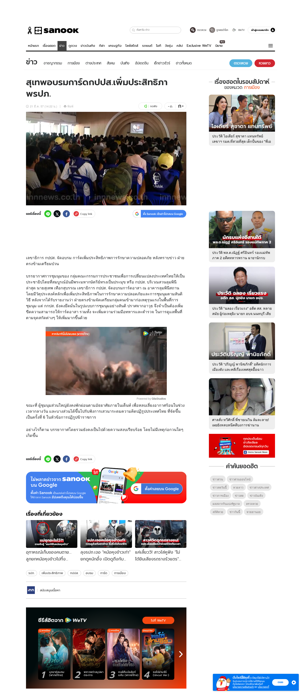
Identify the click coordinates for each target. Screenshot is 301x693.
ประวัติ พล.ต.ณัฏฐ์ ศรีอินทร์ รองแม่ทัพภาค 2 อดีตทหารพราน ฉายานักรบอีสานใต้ (241, 258)
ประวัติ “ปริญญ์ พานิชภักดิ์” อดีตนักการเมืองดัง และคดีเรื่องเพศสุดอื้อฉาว (241, 366)
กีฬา (102, 45)
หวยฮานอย (254, 512)
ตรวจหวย (252, 504)
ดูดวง (73, 45)
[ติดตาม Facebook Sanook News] (242, 445)
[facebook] (66, 213)
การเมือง (120, 573)
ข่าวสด (239, 495)
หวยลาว (238, 487)
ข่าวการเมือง (221, 495)
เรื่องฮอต (49, 45)
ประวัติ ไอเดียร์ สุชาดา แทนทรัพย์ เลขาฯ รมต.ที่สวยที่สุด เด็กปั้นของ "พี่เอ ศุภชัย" (241, 141)
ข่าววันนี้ (235, 512)
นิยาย (219, 45)
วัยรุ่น (169, 45)
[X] (57, 213)
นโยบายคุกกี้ (263, 687)
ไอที (158, 45)
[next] (180, 654)
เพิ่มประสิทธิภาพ (52, 573)
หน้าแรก (33, 45)
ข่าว (62, 45)
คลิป (180, 45)
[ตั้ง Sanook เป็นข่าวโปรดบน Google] (106, 485)
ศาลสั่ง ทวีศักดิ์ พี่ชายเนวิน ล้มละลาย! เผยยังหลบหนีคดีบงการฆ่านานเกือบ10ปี (240, 425)
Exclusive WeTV (199, 45)
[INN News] (31, 590)
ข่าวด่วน (218, 479)
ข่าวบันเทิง (88, 45)
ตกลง (280, 682)
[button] (133, 30)
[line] (47, 213)
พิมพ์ (70, 106)
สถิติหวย (218, 512)
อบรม (89, 573)
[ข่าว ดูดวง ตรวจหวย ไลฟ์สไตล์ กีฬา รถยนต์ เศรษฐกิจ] (52, 30)
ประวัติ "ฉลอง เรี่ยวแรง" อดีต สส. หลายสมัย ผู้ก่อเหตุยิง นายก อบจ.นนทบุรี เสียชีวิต (242, 313)
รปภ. (31, 573)
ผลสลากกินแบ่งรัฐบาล (226, 504)
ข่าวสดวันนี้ (220, 487)
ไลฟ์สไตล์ (131, 45)
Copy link (86, 214)
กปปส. (74, 573)
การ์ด (103, 573)
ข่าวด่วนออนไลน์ (240, 479)
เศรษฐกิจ (115, 45)
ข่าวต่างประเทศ (259, 487)
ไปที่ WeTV (158, 620)
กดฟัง (153, 106)
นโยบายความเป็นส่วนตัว (243, 687)
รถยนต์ (147, 45)
